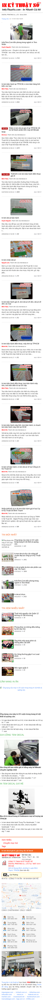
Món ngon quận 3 (21, 668)
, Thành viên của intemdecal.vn (16, 47)
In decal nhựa (19, 594)
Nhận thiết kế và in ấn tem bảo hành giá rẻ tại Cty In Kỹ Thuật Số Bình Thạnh (21, 510)
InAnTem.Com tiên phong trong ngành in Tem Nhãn (26, 582)
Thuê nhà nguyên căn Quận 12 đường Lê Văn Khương (26, 614)
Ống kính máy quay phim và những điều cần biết (25, 642)
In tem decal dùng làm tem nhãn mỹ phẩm (17, 778)
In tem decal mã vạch (9, 780)
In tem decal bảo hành (10, 218)
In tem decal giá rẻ (11, 783)
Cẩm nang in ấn (9, 681)
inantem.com (6, 996)
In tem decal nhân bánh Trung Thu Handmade (18, 822)
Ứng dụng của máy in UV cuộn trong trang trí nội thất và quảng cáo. (26, 542)
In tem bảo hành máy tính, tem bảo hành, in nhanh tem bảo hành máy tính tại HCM (21, 426)
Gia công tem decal (12, 735)
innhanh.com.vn (21, 992)
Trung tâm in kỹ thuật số (10, 982)
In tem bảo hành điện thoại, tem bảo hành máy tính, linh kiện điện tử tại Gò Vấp (20, 384)
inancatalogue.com (8, 999)
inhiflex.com (30, 999)
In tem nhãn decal (9, 260)
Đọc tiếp (37, 58)
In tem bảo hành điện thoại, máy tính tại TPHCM (20, 344)
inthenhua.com (34, 992)
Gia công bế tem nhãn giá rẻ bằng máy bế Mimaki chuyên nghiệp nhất (20, 768)
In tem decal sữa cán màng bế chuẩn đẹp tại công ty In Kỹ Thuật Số (27, 555)
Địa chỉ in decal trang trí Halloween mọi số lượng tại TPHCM (21, 817)
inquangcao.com (7, 992)
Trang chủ (5, 19)
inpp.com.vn (20, 999)
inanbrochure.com (33, 996)
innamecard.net (18, 996)
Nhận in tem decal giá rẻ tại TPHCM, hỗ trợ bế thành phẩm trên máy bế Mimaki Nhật (21, 130)
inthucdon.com (7, 994)
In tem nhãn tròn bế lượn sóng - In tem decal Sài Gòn (20, 729)
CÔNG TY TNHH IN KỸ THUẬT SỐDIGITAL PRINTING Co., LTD (20, 862)
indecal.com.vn (33, 994)
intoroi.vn (20, 994)
